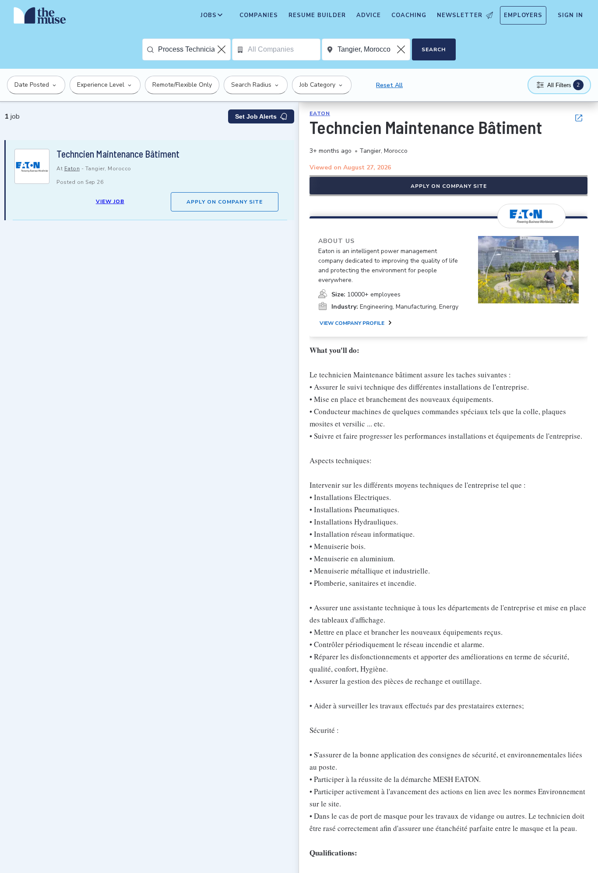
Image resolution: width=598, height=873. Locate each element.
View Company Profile (352, 323)
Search (434, 49)
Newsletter (459, 15)
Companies (258, 15)
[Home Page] (40, 17)
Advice (368, 15)
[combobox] (194, 49)
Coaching (408, 15)
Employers (523, 15)
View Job (110, 201)
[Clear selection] (222, 49)
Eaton (72, 168)
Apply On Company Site (224, 201)
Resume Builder (317, 15)
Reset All (389, 85)
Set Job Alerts (256, 116)
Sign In (570, 15)
